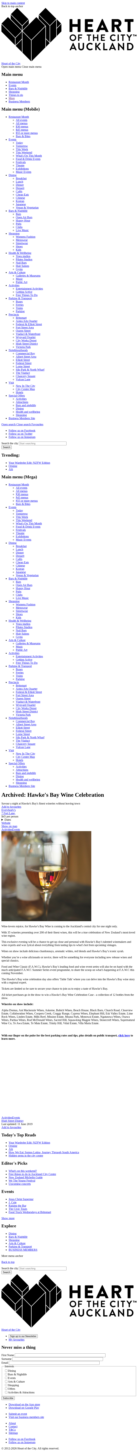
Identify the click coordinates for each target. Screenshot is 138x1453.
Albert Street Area (26, 356)
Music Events (23, 171)
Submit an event (18, 1413)
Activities (14, 285)
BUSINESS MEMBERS (23, 1249)
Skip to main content (13, 3)
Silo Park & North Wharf (30, 369)
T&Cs (12, 1429)
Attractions (22, 402)
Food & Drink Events (28, 158)
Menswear (22, 240)
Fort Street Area (25, 327)
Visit (11, 382)
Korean (20, 201)
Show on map (9, 826)
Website (5, 822)
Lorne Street (23, 366)
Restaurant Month (19, 82)
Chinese (20, 197)
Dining (13, 175)
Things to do (16, 95)
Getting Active (24, 291)
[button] (16, 424)
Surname (6, 1358)
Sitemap (13, 1432)
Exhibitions (22, 168)
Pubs (18, 223)
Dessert (20, 188)
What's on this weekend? (23, 1170)
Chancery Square (25, 376)
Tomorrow (22, 145)
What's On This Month (29, 155)
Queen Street (23, 330)
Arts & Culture (17, 272)
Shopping (14, 91)
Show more (8, 1218)
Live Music (22, 230)
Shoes (19, 246)
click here (124, 1035)
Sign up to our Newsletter (23, 1336)
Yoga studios (23, 256)
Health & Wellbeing (20, 252)
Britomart (21, 317)
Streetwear (22, 243)
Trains (19, 308)
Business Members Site (22, 418)
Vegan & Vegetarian (27, 207)
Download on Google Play (24, 1407)
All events (21, 120)
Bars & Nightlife (18, 88)
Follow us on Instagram (22, 437)
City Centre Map (25, 389)
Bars (18, 214)
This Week (22, 149)
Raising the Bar (17, 1205)
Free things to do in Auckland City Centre (32, 1174)
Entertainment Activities (29, 288)
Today (19, 142)
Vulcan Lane (23, 379)
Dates (7, 819)
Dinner (20, 184)
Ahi (11, 469)
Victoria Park (23, 346)
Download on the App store (24, 1404)
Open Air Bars (24, 217)
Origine (13, 466)
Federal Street (23, 363)
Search (6, 447)
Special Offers (17, 395)
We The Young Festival (22, 1180)
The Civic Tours (18, 1208)
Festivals (21, 162)
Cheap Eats (22, 194)
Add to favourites (11, 806)
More (12, 98)
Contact (13, 1426)
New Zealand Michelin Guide (26, 1177)
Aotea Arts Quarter (26, 321)
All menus (21, 123)
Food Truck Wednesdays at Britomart (30, 1212)
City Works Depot (26, 340)
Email (4, 1362)
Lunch (19, 181)
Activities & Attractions (21, 1392)
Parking (20, 311)
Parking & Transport (20, 298)
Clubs (19, 227)
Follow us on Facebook (22, 430)
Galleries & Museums (28, 275)
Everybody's (8, 810)
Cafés (19, 191)
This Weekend (24, 152)
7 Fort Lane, (8, 813)
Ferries (20, 304)
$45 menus (22, 129)
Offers (11, 1388)
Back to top (8, 1262)
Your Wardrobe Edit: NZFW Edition (29, 462)
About (12, 1423)
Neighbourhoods (18, 350)
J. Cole (13, 1202)
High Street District (27, 343)
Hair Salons (22, 265)
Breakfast (21, 178)
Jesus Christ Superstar (21, 1199)
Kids (18, 249)
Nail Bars (21, 262)
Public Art (21, 282)
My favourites (16, 1339)
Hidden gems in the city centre (26, 1155)
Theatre (20, 165)
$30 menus (22, 126)
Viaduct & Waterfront (28, 334)
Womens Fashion (25, 236)
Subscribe (8, 1398)
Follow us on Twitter (20, 433)
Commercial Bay (25, 353)
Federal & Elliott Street (29, 324)
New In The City (25, 385)
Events (12, 85)
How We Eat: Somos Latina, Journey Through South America (44, 1152)
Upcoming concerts (20, 1183)
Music (19, 278)
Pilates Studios (24, 259)
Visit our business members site (26, 1417)
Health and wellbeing (28, 411)
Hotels (19, 392)
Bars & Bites (23, 136)
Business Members (19, 101)
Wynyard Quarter (26, 337)
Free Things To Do (27, 295)
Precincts (14, 314)
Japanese (21, 204)
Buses (19, 301)
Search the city (9, 443)
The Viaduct (23, 372)
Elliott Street (23, 359)
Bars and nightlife (26, 405)
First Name (7, 1355)
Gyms (19, 269)
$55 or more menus (27, 133)
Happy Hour (23, 220)
